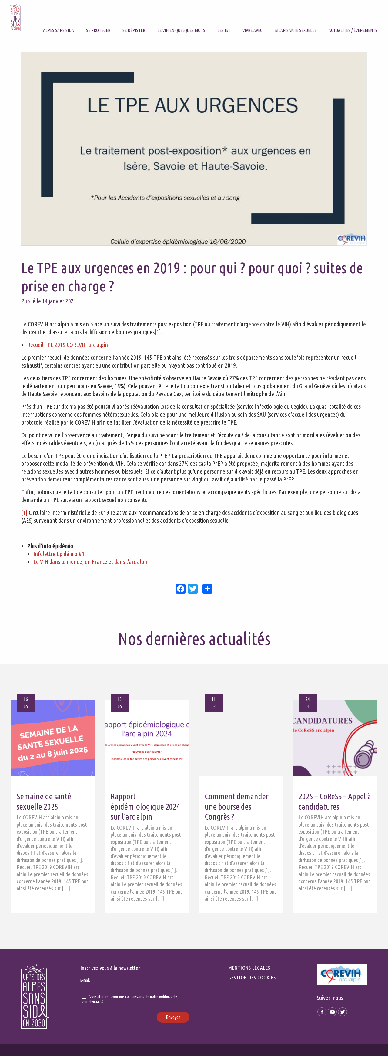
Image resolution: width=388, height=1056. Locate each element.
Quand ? (130, 18)
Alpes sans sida (58, 30)
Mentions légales (249, 968)
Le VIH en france (173, 18)
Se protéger (98, 30)
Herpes (224, 18)
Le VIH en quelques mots (181, 30)
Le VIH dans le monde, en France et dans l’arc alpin (91, 561)
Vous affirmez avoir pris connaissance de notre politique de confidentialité (129, 999)
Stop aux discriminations (267, 18)
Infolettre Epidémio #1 (59, 553)
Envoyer (173, 1017)
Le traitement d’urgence (111, 18)
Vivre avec (252, 30)
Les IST (223, 30)
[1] (158, 331)
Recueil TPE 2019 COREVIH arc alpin (67, 344)
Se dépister (133, 30)
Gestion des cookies (252, 977)
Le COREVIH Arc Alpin (63, 18)
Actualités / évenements (353, 30)
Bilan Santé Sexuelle (295, 30)
